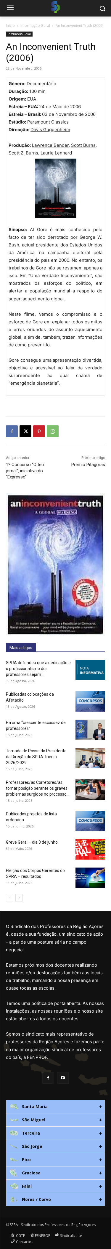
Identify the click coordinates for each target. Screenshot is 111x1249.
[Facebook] (12, 431)
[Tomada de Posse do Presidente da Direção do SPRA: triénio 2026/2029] (90, 758)
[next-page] (19, 897)
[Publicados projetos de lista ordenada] (90, 821)
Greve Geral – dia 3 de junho (32, 842)
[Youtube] (63, 1078)
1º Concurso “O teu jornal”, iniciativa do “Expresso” (25, 471)
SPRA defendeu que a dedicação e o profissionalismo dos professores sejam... (38, 668)
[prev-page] (9, 897)
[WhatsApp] (53, 431)
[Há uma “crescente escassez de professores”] (90, 730)
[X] (25, 431)
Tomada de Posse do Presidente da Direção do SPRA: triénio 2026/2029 (36, 756)
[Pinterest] (39, 431)
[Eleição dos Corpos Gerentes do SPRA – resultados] (90, 878)
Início (10, 25)
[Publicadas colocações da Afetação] (90, 701)
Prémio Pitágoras (88, 464)
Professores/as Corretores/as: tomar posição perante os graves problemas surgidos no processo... (37, 788)
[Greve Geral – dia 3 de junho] (90, 849)
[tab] (55, 1106)
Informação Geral (35, 25)
